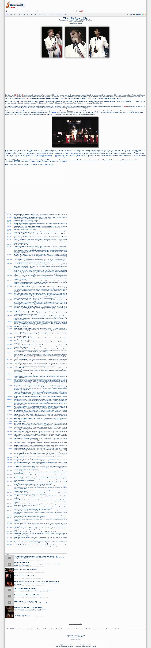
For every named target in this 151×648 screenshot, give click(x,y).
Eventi (32, 11)
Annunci (95, 645)
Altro (91, 11)
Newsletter (70, 646)
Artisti (42, 11)
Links (83, 646)
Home (55, 645)
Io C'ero (71, 645)
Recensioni (22, 11)
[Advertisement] (108, 4)
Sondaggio (88, 646)
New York (71, 11)
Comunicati (65, 645)
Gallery (62, 11)
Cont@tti (94, 646)
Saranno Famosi (63, 646)
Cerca (79, 646)
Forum (75, 646)
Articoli (13, 11)
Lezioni (52, 11)
